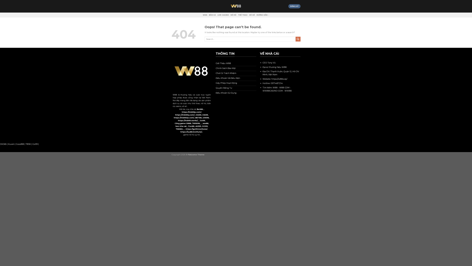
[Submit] (298, 39)
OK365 (3, 144)
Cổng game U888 (183, 123)
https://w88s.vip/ (279, 79)
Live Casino (223, 15)
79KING (179, 129)
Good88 (20, 144)
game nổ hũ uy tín (191, 135)
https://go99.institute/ (196, 129)
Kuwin (11, 144)
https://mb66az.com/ (184, 118)
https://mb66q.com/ (185, 115)
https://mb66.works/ (188, 120)
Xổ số (252, 15)
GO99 (205, 126)
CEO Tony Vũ (269, 63)
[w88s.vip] (236, 6)
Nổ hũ (233, 15)
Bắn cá (212, 15)
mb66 (198, 115)
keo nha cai (181, 126)
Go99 (202, 120)
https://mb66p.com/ (191, 112)
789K (28, 144)
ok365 (198, 126)
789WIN (196, 123)
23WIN (206, 118)
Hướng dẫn (262, 15)
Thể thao (243, 15)
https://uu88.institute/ (191, 132)
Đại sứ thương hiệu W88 (275, 67)
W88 (205, 15)
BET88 (198, 118)
